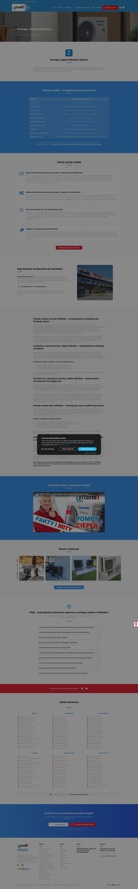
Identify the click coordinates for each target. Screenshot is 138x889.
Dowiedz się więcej (63, 444)
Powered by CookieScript (91, 453)
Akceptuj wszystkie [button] (87, 449)
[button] (47, 449)
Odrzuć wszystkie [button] (68, 449)
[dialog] (69, 444)
